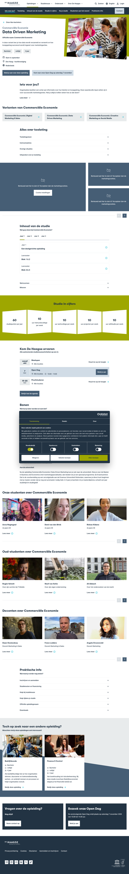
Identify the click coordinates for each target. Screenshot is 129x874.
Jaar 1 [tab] (22, 236)
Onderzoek (59, 5)
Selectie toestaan (65, 458)
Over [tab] (94, 421)
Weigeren (35, 458)
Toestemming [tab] (34, 421)
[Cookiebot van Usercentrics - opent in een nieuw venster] (99, 414)
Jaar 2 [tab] (29, 236)
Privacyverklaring (11, 851)
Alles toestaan (93, 458)
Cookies (23, 851)
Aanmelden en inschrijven (49, 851)
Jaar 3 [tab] (36, 236)
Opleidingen (31, 5)
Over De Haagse (74, 5)
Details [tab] (64, 421)
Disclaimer (33, 851)
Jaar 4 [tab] (43, 236)
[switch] (53, 449)
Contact (64, 851)
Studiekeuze (45, 5)
